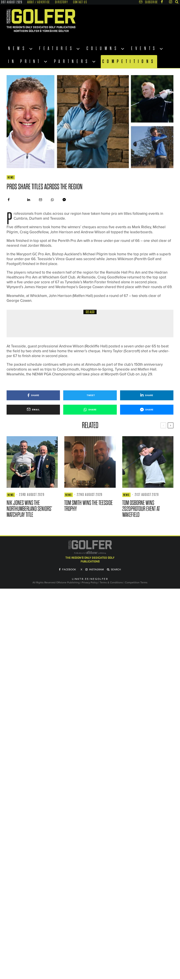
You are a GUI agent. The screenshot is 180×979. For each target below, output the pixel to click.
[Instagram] (170, 2)
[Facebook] (161, 2)
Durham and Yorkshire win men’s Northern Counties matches (91, 327)
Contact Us (80, 2)
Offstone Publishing (68, 582)
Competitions (129, 61)
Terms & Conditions (112, 582)
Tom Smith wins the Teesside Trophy (88, 506)
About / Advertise (38, 2)
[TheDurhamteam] (22, 323)
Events (144, 48)
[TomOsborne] (147, 462)
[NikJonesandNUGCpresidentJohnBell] (32, 462)
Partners (72, 61)
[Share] (9, 199)
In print (25, 61)
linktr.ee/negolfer (90, 579)
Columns (102, 48)
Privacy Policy (90, 582)
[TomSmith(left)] (89, 462)
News (17, 48)
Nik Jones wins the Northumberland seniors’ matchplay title (29, 509)
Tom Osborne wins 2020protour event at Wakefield (141, 509)
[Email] (40, 199)
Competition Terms (136, 582)
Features (56, 48)
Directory (61, 2)
